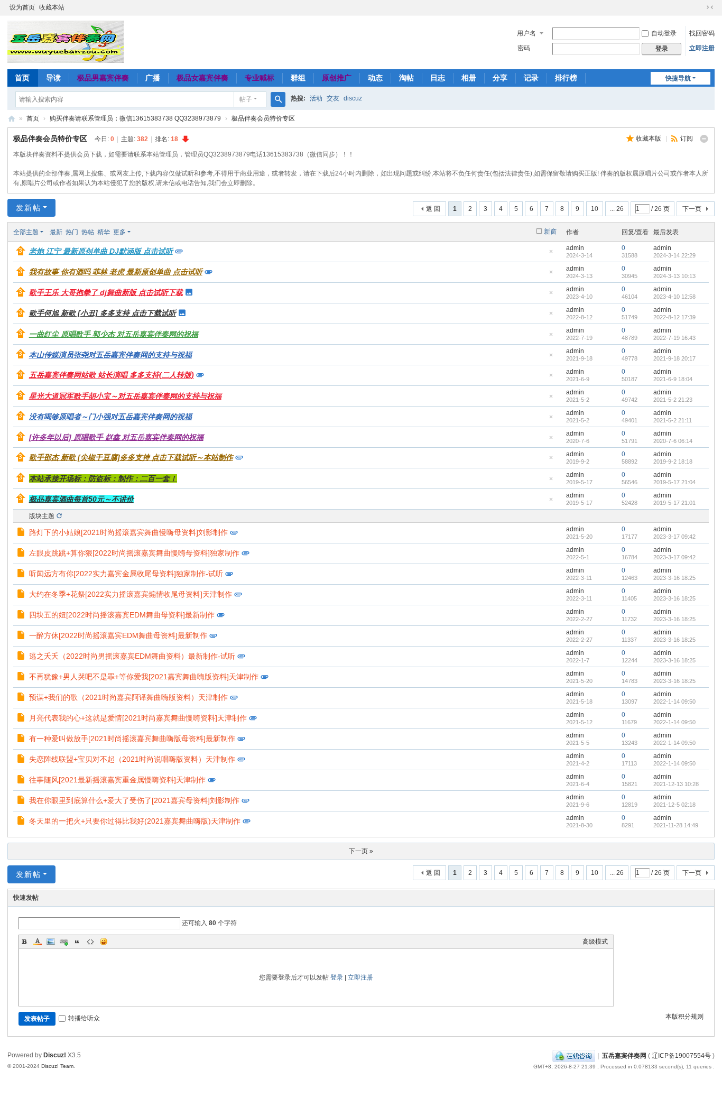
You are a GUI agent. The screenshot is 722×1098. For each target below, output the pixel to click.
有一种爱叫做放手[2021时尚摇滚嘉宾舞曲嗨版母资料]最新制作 (132, 738)
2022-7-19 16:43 (674, 338)
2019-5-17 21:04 (674, 482)
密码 (523, 48)
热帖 (87, 232)
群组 (298, 77)
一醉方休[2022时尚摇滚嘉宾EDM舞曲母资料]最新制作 (118, 635)
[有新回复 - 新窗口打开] (22, 533)
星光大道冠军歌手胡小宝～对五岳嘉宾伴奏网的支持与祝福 (125, 396)
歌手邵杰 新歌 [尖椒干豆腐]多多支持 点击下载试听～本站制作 (131, 457)
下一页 (691, 209)
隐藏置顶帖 (551, 254)
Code (90, 941)
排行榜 (566, 77)
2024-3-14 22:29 (674, 255)
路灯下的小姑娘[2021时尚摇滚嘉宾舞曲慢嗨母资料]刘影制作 (128, 532)
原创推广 (336, 77)
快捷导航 (678, 78)
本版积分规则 (684, 1016)
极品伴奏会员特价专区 (263, 118)
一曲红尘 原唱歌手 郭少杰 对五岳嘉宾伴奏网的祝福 (113, 334)
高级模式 (595, 941)
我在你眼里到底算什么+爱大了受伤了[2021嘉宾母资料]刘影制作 (134, 800)
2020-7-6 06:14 (672, 441)
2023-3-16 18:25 (674, 578)
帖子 (245, 99)
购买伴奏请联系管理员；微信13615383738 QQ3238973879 (135, 118)
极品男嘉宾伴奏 (103, 77)
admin (575, 248)
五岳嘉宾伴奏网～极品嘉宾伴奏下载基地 (11, 118)
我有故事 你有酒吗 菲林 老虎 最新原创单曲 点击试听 (115, 271)
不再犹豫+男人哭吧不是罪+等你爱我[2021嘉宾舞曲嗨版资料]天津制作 (143, 676)
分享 (500, 77)
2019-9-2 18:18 (672, 461)
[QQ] (573, 1055)
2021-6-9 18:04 (672, 379)
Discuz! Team (57, 1066)
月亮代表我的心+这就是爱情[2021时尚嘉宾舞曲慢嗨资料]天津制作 (138, 718)
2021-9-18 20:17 (674, 358)
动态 (375, 77)
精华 (103, 232)
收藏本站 (51, 7)
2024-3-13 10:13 (674, 276)
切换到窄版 (710, 7)
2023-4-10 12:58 (674, 296)
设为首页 (22, 7)
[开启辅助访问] (699, 7)
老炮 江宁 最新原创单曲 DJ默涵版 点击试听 (101, 251)
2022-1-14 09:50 (674, 701)
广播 (152, 77)
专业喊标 (259, 77)
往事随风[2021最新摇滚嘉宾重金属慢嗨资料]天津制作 (117, 780)
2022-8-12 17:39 (674, 317)
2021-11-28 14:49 (675, 825)
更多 (119, 232)
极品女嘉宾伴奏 (202, 77)
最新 (56, 232)
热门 (72, 232)
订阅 (686, 138)
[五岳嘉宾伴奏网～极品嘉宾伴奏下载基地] (65, 41)
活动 (316, 98)
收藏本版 (649, 138)
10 (594, 209)
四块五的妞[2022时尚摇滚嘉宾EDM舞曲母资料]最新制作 (122, 615)
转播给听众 (84, 1018)
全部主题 (26, 232)
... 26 (617, 209)
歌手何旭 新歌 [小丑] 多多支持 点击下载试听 (102, 313)
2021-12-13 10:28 (676, 784)
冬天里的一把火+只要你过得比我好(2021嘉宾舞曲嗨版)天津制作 (134, 821)
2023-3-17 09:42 (674, 536)
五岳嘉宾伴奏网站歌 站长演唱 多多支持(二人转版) (111, 375)
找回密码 (702, 33)
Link (64, 941)
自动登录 (664, 33)
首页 (22, 77)
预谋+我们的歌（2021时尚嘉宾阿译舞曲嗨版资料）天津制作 (128, 697)
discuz (353, 98)
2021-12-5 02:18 (674, 804)
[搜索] (278, 99)
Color (37, 941)
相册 (468, 77)
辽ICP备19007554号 (681, 1055)
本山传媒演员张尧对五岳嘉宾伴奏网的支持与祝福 (110, 354)
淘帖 (406, 77)
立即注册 (702, 48)
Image (50, 941)
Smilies (103, 941)
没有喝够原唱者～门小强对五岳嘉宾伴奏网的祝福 (110, 416)
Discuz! (54, 1055)
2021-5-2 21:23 (672, 399)
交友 (333, 98)
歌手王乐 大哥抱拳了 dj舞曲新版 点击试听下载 (106, 292)
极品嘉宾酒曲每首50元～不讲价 (81, 499)
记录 (531, 77)
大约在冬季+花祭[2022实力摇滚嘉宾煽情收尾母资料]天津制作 (130, 594)
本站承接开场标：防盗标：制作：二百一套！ (103, 478)
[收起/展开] (704, 139)
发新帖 (28, 208)
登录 (336, 977)
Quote (77, 941)
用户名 (526, 33)
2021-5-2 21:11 (672, 420)
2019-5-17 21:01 (674, 503)
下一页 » (361, 851)
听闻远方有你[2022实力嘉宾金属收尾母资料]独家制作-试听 (126, 573)
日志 (437, 77)
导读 (53, 77)
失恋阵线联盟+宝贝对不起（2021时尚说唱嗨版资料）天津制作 (132, 759)
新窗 (550, 231)
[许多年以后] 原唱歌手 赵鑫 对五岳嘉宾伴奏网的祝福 (116, 437)
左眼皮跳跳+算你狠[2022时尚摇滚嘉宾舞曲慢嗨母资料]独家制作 (134, 553)
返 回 (433, 209)
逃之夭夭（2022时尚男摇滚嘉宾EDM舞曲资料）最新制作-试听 (132, 656)
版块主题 (41, 516)
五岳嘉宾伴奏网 (624, 1055)
